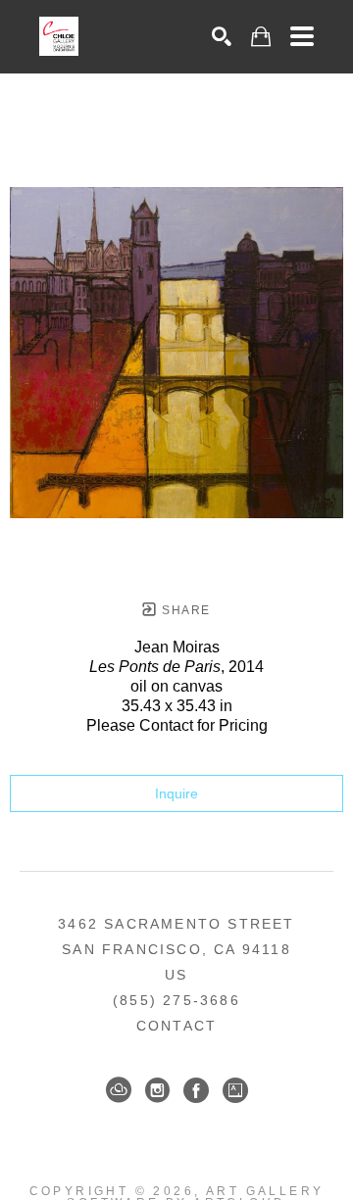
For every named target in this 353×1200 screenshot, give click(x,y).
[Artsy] (235, 1090)
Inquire (176, 793)
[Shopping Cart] (261, 36)
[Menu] (302, 36)
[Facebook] (196, 1090)
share (184, 610)
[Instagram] (157, 1090)
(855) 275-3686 (176, 1000)
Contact (176, 1025)
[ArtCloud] (118, 1090)
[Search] (221, 36)
